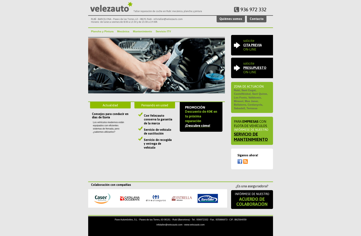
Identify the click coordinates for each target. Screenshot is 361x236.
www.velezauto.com (194, 224)
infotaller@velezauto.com (168, 19)
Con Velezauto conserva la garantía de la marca (158, 119)
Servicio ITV (163, 31)
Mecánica (123, 31)
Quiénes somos (230, 19)
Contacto (257, 19)
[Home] (110, 11)
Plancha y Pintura (102, 31)
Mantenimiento (142, 31)
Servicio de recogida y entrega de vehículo (158, 143)
